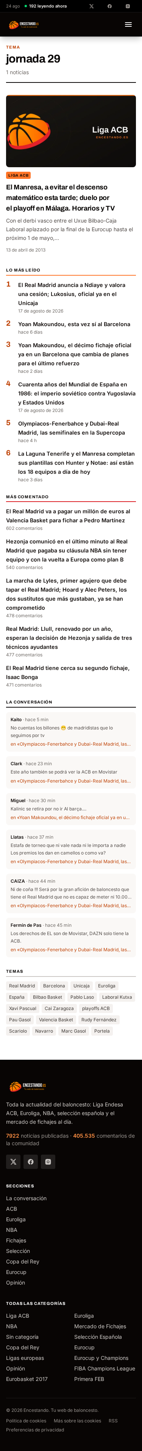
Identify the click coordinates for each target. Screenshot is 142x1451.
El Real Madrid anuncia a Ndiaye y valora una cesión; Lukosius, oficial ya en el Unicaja (71, 294)
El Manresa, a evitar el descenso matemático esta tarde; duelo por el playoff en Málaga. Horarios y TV (60, 197)
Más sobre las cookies (77, 1421)
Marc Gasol (73, 1031)
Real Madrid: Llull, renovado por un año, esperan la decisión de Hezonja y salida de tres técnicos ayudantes (69, 638)
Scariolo (18, 1031)
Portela (102, 1031)
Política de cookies (26, 1421)
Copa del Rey (22, 1261)
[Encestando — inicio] (24, 24)
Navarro (44, 1031)
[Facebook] (30, 1162)
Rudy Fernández (99, 1019)
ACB (11, 1208)
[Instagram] (48, 1162)
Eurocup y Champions (101, 1358)
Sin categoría (22, 1337)
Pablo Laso (82, 997)
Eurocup (16, 1272)
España (17, 997)
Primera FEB (89, 1379)
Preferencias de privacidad (35, 1430)
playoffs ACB (96, 1008)
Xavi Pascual (22, 1008)
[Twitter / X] (13, 1162)
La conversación (26, 1198)
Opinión (15, 1282)
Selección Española (98, 1337)
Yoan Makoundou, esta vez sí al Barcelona (74, 324)
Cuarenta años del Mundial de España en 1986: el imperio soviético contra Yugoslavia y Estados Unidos (77, 393)
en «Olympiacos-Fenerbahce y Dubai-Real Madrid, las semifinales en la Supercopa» (71, 744)
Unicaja (81, 986)
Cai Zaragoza (59, 1008)
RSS (113, 1421)
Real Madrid (22, 986)
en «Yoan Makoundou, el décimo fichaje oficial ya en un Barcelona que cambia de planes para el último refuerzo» (71, 817)
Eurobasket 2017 (27, 1379)
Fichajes (16, 1240)
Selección (18, 1251)
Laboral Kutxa (117, 997)
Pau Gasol (20, 1019)
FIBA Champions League (104, 1368)
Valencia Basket (56, 1019)
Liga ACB (18, 175)
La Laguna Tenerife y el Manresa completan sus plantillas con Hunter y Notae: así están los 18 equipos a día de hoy (76, 462)
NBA (11, 1230)
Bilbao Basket (47, 997)
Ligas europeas (25, 1358)
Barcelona (54, 986)
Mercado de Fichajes (100, 1326)
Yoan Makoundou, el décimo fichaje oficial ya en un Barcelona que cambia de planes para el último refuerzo (74, 354)
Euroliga (106, 986)
